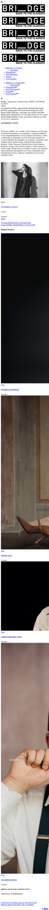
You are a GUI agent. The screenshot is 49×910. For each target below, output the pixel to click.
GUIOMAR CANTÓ (9, 207)
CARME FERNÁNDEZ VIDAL (11, 637)
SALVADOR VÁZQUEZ (9, 880)
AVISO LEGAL (18, 903)
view (3, 385)
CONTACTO (6, 903)
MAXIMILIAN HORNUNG (10, 390)
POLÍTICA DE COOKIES (23, 905)
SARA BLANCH (6, 555)
